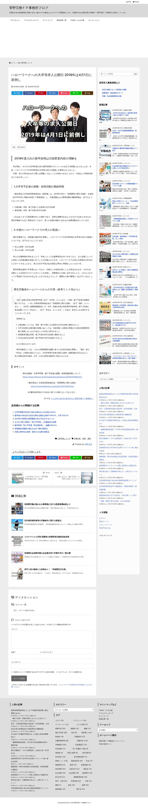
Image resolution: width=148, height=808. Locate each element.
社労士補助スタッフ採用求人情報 (114, 90)
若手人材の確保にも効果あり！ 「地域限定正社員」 (45, 569)
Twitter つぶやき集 (106, 710)
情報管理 (60, 765)
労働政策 (79, 737)
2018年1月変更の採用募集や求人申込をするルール (34, 419)
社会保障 (74, 773)
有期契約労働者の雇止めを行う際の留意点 (31, 428)
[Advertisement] (74, 40)
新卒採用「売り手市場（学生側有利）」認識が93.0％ (36, 425)
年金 (89, 761)
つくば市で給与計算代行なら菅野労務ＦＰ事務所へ (72, 398)
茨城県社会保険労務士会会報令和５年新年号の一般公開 (47, 553)
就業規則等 (77, 761)
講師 (58, 785)
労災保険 (60, 749)
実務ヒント (61, 761)
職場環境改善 (80, 777)
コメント (14, 629)
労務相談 (60, 745)
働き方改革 (61, 732)
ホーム (13, 63)
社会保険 (60, 773)
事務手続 (60, 728)
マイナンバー (61, 724)
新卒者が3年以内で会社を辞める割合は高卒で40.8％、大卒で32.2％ (42, 415)
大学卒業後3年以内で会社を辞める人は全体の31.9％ (35, 412)
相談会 (87, 769)
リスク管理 (82, 724)
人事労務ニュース (26, 63)
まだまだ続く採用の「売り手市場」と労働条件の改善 (35, 422)
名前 (13, 652)
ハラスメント (79, 720)
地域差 (59, 753)
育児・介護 (61, 781)
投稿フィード (104, 521)
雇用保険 (60, 789)
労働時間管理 (62, 741)
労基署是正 (81, 745)
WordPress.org (104, 528)
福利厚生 (87, 773)
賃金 (71, 785)
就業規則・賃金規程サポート (112, 93)
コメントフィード (105, 525)
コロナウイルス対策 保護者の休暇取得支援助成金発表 (46, 537)
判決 (74, 732)
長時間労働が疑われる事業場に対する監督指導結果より (47, 504)
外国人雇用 (72, 753)
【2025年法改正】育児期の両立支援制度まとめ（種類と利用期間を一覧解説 (125, 290)
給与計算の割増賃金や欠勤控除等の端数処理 (115, 414)
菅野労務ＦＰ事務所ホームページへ (112, 741)
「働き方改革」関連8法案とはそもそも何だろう (116, 403)
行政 (88, 781)
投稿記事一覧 (104, 719)
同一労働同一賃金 (80, 749)
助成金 (59, 737)
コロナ (59, 720)
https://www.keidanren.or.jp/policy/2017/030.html (52, 386)
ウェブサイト (16, 662)
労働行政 (77, 438)
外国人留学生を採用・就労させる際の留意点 (32, 432)
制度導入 (86, 732)
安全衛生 (60, 757)
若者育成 (76, 781)
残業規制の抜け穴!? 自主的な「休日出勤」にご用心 (118, 495)
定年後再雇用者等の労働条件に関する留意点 (42, 520)
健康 (87, 728)
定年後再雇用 (80, 757)
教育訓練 (86, 765)
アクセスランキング (106, 713)
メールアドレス (46, 652)
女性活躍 (86, 753)
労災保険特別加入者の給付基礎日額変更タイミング (117, 480)
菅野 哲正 (88, 444)
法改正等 (74, 769)
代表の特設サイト (105, 744)
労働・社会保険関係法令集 (112, 96)
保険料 (75, 728)
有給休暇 (60, 769)
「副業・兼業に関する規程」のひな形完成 (114, 501)
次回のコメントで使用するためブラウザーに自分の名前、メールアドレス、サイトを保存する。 (48, 672)
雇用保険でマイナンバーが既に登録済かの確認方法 (117, 465)
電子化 (80, 789)
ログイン (102, 518)
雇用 (89, 438)
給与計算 (60, 777)
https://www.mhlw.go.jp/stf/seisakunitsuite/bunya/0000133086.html (52, 377)
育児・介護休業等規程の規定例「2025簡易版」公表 (118, 409)
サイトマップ (104, 716)
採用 (84, 438)
